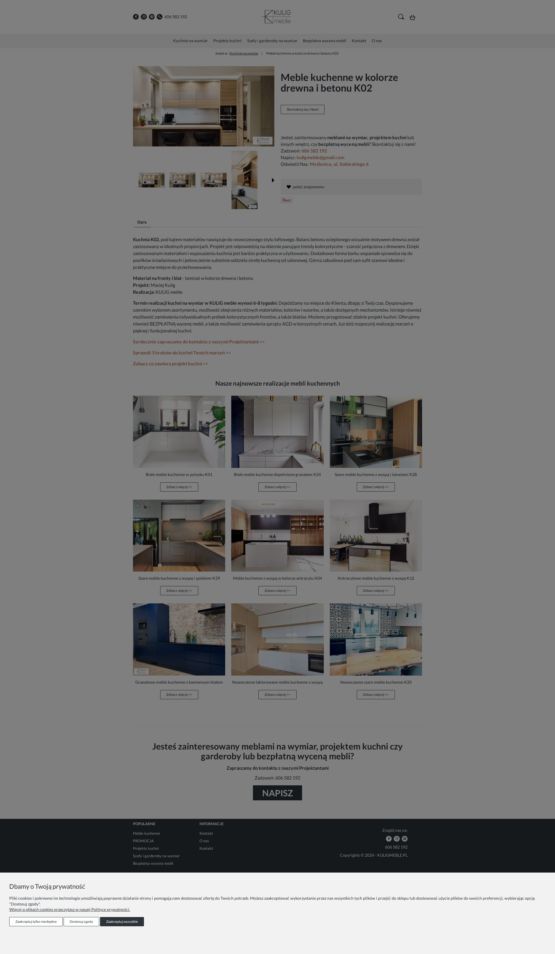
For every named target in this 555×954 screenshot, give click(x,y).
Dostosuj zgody (81, 921)
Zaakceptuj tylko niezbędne (36, 921)
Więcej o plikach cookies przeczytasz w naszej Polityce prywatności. (69, 909)
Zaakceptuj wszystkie (122, 921)
